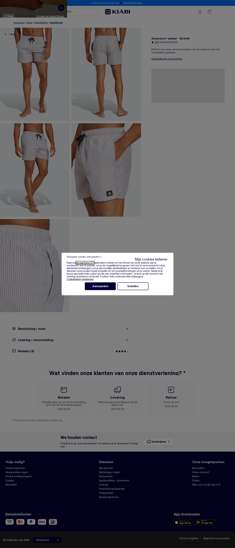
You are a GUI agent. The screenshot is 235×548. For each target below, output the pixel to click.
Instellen (132, 286)
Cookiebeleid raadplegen (80, 279)
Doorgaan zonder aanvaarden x (84, 256)
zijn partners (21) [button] (85, 262)
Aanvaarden (100, 286)
